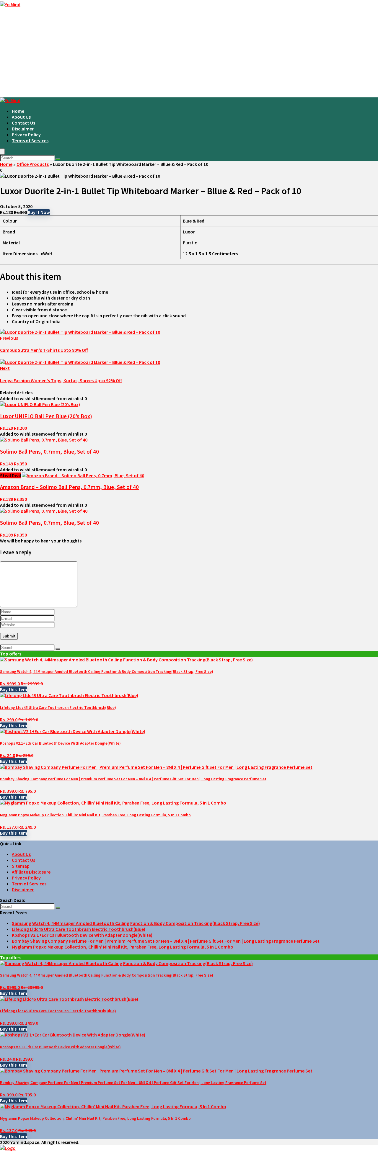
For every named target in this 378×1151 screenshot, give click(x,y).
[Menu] (2, 151)
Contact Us (23, 123)
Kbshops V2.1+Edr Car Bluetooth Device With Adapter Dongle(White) (60, 743)
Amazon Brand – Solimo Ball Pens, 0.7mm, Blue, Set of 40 (69, 487)
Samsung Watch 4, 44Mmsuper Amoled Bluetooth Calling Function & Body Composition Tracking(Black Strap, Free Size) (106, 671)
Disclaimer (23, 129)
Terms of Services (30, 140)
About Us (21, 117)
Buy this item (13, 689)
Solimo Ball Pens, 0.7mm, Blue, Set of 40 (49, 451)
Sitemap (21, 866)
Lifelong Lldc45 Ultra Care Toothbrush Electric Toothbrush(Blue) (58, 707)
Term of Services (29, 884)
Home (18, 111)
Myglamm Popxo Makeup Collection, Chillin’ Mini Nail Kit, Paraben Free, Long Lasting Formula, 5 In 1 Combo (95, 815)
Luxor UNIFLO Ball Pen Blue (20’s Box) (46, 416)
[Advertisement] (189, 53)
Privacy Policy (26, 135)
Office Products (33, 164)
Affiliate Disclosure (31, 872)
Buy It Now (39, 212)
